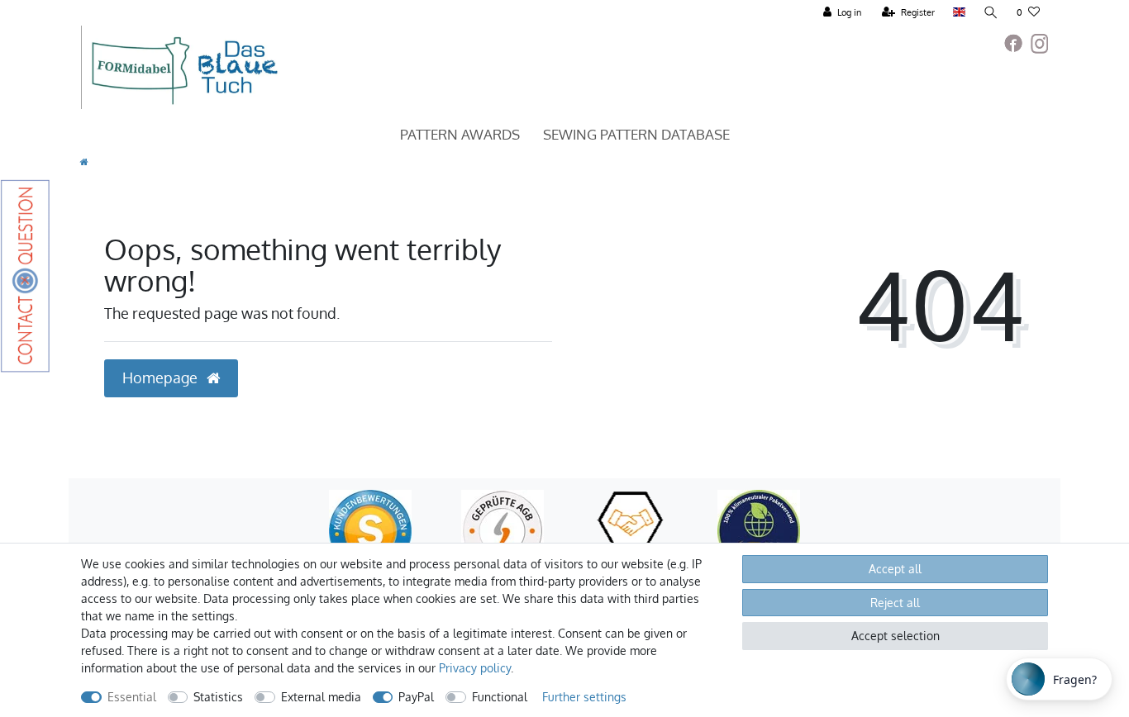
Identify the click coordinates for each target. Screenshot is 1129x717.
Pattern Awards (460, 134)
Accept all (895, 569)
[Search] (991, 13)
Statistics (218, 697)
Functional (499, 697)
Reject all (895, 603)
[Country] (959, 13)
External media (321, 697)
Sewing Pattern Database (636, 134)
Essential (131, 697)
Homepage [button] (161, 377)
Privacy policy (475, 668)
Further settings (584, 697)
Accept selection (895, 636)
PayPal (416, 697)
